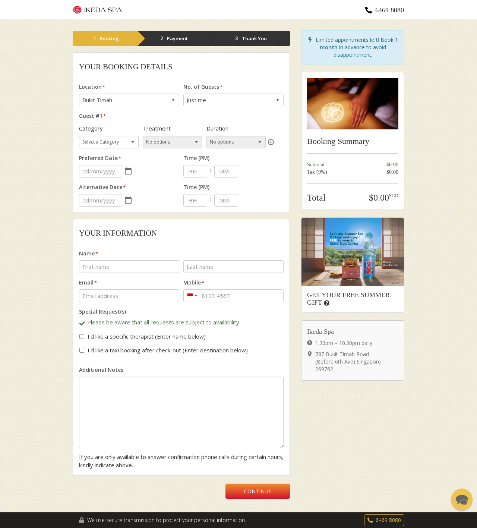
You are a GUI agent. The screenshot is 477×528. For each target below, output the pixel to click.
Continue (257, 491)
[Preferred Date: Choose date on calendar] (128, 171)
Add (271, 142)
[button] (462, 499)
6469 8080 (389, 10)
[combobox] (191, 296)
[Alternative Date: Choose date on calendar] (128, 200)
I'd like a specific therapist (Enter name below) (147, 336)
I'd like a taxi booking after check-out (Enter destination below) (168, 350)
